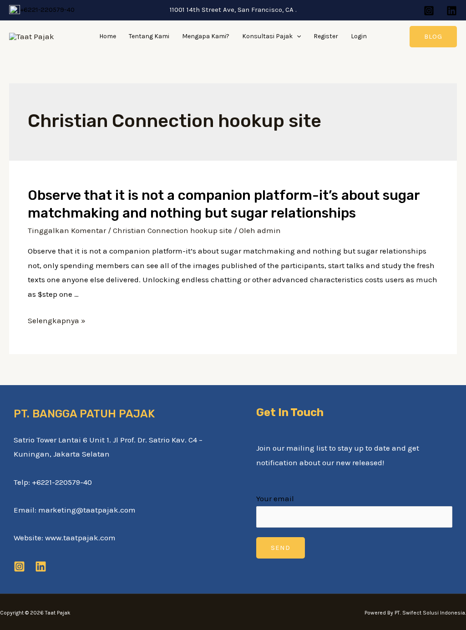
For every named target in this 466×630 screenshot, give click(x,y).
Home (107, 36)
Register (326, 36)
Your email (275, 498)
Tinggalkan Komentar (67, 230)
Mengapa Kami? (205, 36)
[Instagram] (429, 10)
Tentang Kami (149, 36)
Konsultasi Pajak (267, 36)
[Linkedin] (451, 10)
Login (359, 36)
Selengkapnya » (57, 320)
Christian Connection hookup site (172, 230)
